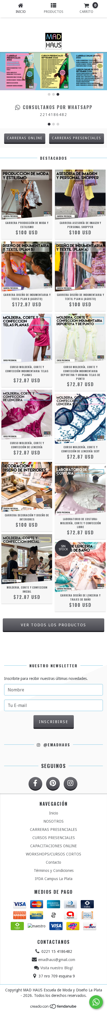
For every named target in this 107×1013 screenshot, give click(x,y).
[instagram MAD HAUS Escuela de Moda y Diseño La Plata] (70, 784)
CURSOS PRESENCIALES (53, 838)
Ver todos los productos (53, 625)
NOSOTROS (53, 821)
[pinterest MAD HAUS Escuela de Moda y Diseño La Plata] (53, 784)
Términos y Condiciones (54, 870)
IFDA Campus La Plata (53, 879)
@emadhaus (56, 745)
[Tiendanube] (54, 1008)
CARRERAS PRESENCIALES (76, 138)
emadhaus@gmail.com (56, 959)
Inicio (53, 813)
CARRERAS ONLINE (25, 138)
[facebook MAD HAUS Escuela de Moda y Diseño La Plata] (35, 784)
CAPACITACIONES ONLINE (53, 846)
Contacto (53, 862)
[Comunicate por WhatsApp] (96, 1002)
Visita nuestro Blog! (56, 968)
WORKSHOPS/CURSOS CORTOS (53, 854)
